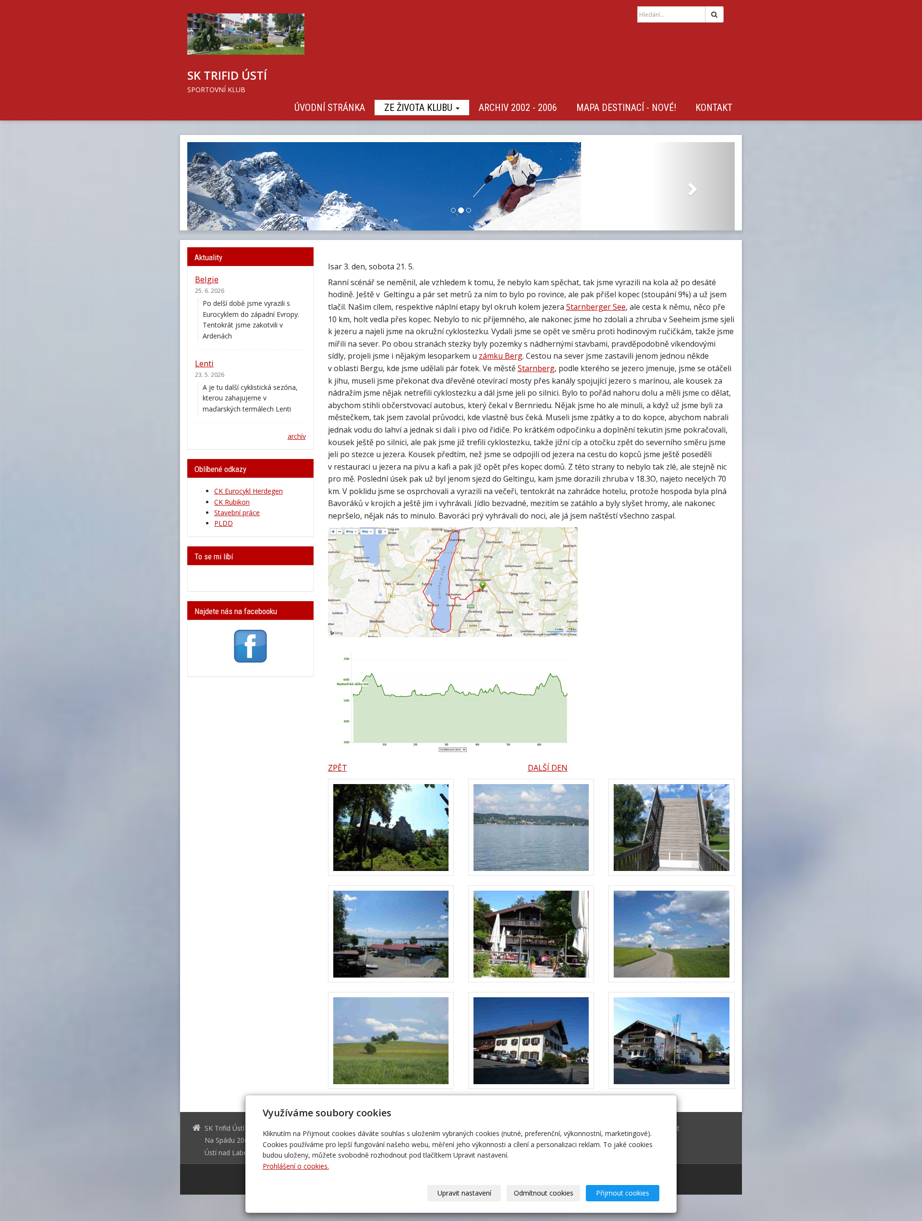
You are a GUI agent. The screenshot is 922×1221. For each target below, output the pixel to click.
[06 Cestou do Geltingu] (671, 933)
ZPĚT (337, 767)
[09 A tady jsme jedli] (671, 1040)
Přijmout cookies (622, 1192)
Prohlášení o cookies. (296, 1166)
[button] (228, 186)
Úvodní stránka (329, 107)
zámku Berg (500, 356)
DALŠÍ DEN (548, 767)
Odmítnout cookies (543, 1192)
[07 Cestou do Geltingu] (391, 1040)
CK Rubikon (232, 502)
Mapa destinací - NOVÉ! (626, 107)
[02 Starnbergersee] (531, 827)
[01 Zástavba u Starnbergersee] (391, 827)
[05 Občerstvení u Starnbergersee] (531, 933)
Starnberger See (596, 307)
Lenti (204, 363)
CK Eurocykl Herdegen (248, 491)
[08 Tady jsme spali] (531, 1040)
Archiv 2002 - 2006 (518, 107)
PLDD (223, 523)
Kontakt (713, 107)
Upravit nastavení (464, 1192)
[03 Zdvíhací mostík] (671, 827)
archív (297, 436)
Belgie (206, 279)
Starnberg (536, 368)
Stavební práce (237, 512)
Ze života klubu (419, 107)
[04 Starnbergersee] (391, 933)
